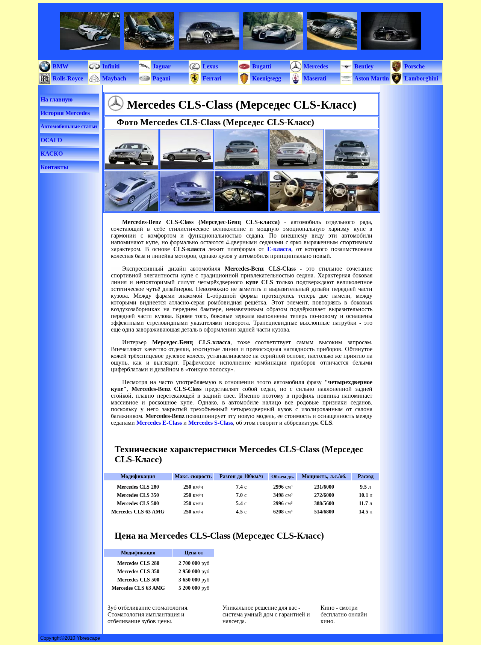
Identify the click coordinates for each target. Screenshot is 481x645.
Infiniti (110, 66)
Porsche (414, 66)
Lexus (209, 66)
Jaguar (161, 66)
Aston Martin (371, 78)
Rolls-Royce (67, 78)
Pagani (160, 78)
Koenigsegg (266, 78)
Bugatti (261, 66)
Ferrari (211, 78)
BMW (59, 66)
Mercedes (315, 66)
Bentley (363, 66)
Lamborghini (420, 78)
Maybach (113, 78)
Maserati (314, 78)
